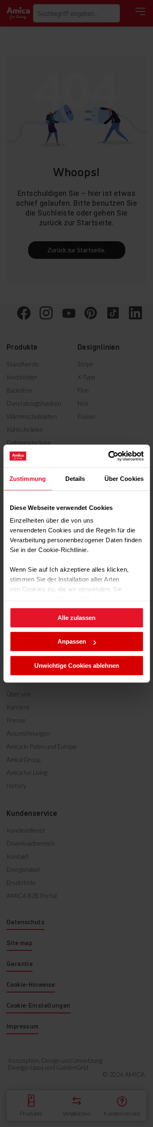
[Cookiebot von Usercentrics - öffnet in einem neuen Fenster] (109, 456)
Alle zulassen (76, 617)
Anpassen (72, 641)
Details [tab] (75, 478)
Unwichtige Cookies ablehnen (76, 665)
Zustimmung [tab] (27, 478)
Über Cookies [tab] (124, 478)
